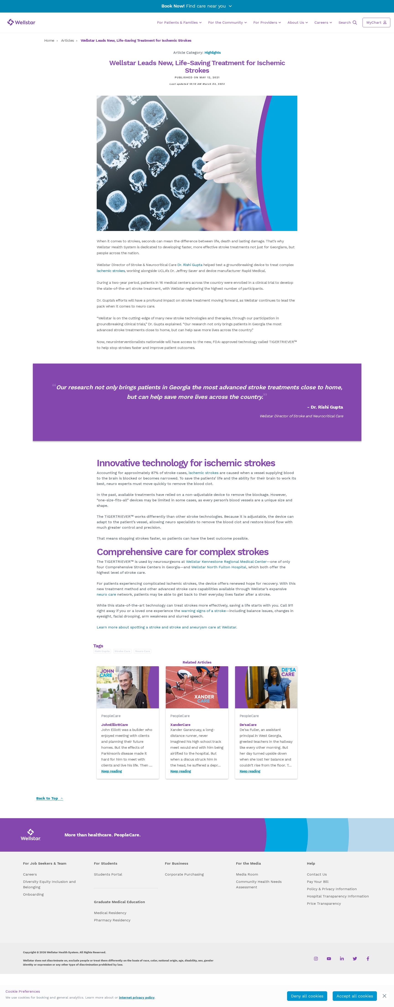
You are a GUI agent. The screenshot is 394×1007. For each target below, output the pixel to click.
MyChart (374, 22)
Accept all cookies (355, 996)
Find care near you (194, 6)
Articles (67, 40)
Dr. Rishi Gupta (189, 265)
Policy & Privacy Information (332, 889)
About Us (296, 22)
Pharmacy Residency (112, 920)
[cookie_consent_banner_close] (385, 996)
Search (345, 22)
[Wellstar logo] (21, 22)
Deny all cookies (307, 996)
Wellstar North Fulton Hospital (218, 567)
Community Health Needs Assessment (259, 884)
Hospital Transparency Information (338, 896)
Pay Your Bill (318, 881)
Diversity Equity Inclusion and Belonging (49, 884)
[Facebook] (368, 958)
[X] (355, 958)
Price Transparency (324, 903)
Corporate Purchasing (184, 874)
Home (49, 40)
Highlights (213, 52)
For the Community (226, 22)
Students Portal (108, 874)
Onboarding (33, 894)
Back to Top (47, 798)
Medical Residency (110, 913)
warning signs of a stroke (203, 611)
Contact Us (317, 874)
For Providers (265, 22)
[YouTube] (329, 958)
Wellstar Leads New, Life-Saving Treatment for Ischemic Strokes (136, 40)
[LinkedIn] (342, 958)
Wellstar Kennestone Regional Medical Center (226, 561)
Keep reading (111, 771)
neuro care (106, 594)
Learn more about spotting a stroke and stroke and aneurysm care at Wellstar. (167, 627)
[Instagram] (316, 958)
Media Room (247, 874)
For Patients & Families (178, 22)
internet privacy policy (137, 997)
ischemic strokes (111, 271)
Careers (321, 22)
